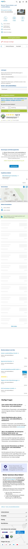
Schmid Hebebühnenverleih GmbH (10, 369)
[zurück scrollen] (1, 46)
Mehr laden (14, 326)
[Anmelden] (20, 2)
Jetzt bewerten (14, 166)
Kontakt (18, 46)
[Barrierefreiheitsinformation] (23, 2)
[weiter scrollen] (27, 46)
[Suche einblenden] (16, 2)
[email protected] (21, 427)
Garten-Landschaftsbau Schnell (9, 353)
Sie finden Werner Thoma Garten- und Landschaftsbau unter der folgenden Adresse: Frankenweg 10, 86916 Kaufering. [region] (14, 411)
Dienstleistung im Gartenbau (9, 175)
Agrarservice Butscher (6, 361)
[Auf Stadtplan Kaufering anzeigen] (26, 187)
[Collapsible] (25, 405)
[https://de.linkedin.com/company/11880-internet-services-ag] (13, 544)
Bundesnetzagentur (10, 479)
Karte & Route (10, 46)
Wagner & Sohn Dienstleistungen (9, 380)
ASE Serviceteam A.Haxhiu (7, 388)
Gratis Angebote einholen (14, 37)
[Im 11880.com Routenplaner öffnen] (24, 186)
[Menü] (26, 2)
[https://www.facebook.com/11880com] (2, 544)
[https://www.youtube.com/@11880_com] (17, 544)
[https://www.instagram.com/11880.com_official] (6, 544)
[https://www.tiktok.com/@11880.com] (9, 544)
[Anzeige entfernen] (27, 544)
